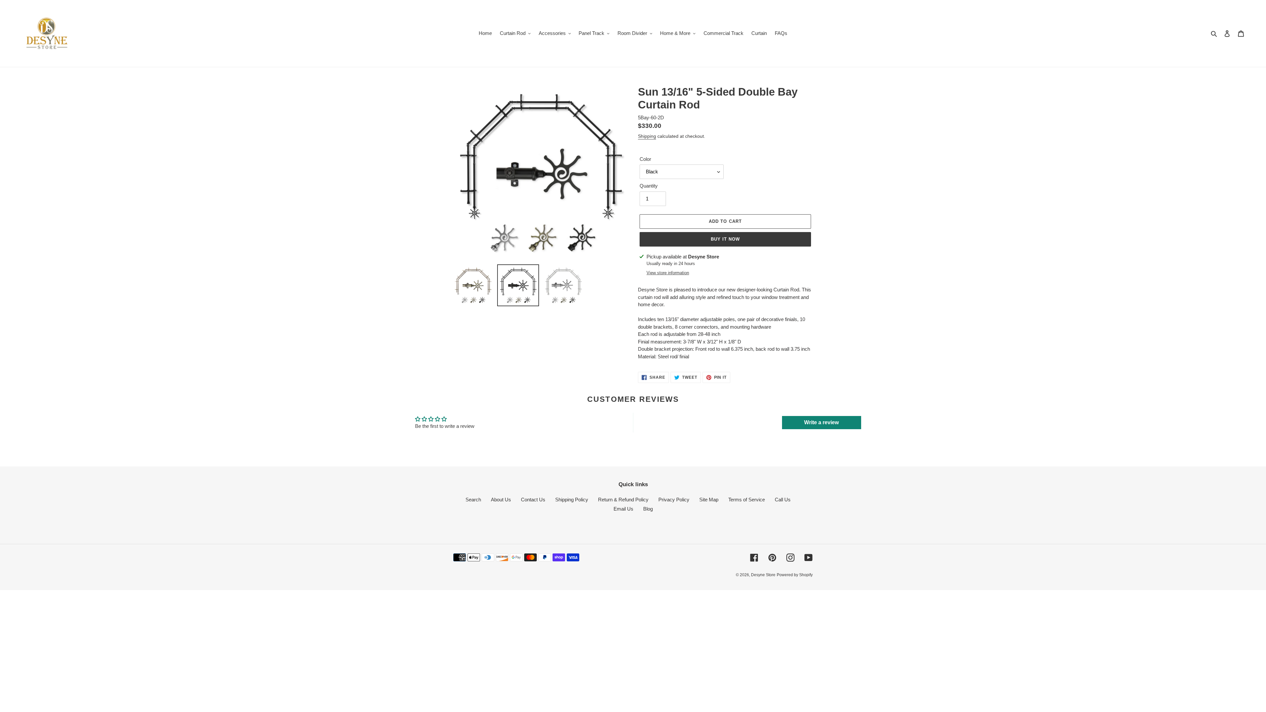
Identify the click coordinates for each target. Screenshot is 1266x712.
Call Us (783, 499)
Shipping (647, 136)
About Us (501, 499)
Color (645, 159)
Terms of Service (746, 499)
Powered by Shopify (795, 575)
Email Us (623, 509)
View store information (668, 272)
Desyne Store (763, 575)
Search (473, 499)
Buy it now (725, 239)
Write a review (821, 422)
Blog (648, 509)
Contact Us (533, 499)
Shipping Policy (571, 499)
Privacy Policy (673, 499)
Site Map (708, 499)
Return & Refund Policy (623, 499)
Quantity (649, 186)
